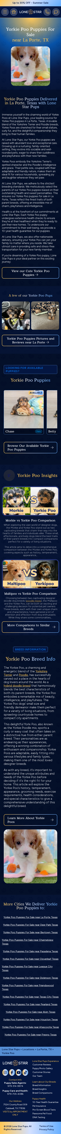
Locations (28, 1049)
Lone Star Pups (11, 1049)
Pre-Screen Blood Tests (44, 1109)
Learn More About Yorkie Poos (26, 820)
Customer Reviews (42, 1064)
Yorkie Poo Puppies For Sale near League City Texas (27, 968)
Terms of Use (46, 1126)
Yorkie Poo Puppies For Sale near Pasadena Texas (30, 951)
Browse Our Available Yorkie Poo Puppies (28, 447)
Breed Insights (40, 1089)
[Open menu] (5, 12)
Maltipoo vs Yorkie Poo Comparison (30, 593)
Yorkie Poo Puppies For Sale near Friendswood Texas (28, 987)
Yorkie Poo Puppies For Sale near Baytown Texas (30, 932)
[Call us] (47, 12)
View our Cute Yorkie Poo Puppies (31, 273)
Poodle (23, 675)
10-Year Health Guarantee (45, 1102)
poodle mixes (33, 600)
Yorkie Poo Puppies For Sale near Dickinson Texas (30, 977)
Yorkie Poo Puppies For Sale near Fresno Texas (31, 1034)
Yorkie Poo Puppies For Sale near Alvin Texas (30, 1011)
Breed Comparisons (42, 1093)
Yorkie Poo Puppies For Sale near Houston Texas (30, 1019)
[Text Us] (56, 12)
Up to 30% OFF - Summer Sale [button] (30, 2)
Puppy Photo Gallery (43, 1068)
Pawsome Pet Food (42, 1113)
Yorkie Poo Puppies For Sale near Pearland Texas (30, 1004)
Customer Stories (41, 1072)
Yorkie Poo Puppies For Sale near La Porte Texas (31, 917)
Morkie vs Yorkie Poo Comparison (30, 520)
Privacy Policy (46, 1129)
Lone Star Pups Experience (45, 1061)
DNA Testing (39, 1117)
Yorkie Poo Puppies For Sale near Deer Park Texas (30, 924)
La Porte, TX (44, 1049)
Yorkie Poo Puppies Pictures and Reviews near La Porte (30, 340)
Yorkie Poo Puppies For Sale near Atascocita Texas (30, 1027)
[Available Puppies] (14, 12)
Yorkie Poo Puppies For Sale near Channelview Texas (27, 941)
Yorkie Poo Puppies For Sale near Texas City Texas (31, 996)
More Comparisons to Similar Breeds (28, 627)
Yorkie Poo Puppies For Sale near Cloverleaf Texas (30, 958)
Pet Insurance (39, 1106)
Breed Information (42, 1085)
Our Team (37, 1076)
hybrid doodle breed (17, 686)
